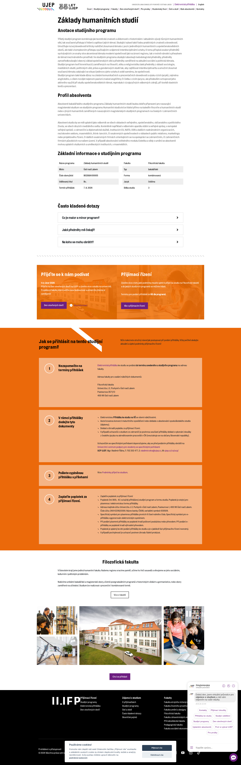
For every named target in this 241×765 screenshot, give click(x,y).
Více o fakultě (120, 594)
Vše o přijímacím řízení (134, 305)
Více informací (80, 305)
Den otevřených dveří (54, 305)
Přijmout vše (156, 748)
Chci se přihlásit (120, 676)
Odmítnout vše (156, 755)
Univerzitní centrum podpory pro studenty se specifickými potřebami (128, 447)
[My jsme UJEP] (58, 6)
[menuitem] (89, 9)
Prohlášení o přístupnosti (49, 749)
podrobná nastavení (78, 758)
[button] (120, 218)
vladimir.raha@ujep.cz (151, 450)
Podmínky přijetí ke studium (114, 472)
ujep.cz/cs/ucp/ (172, 450)
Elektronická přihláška (185, 4)
